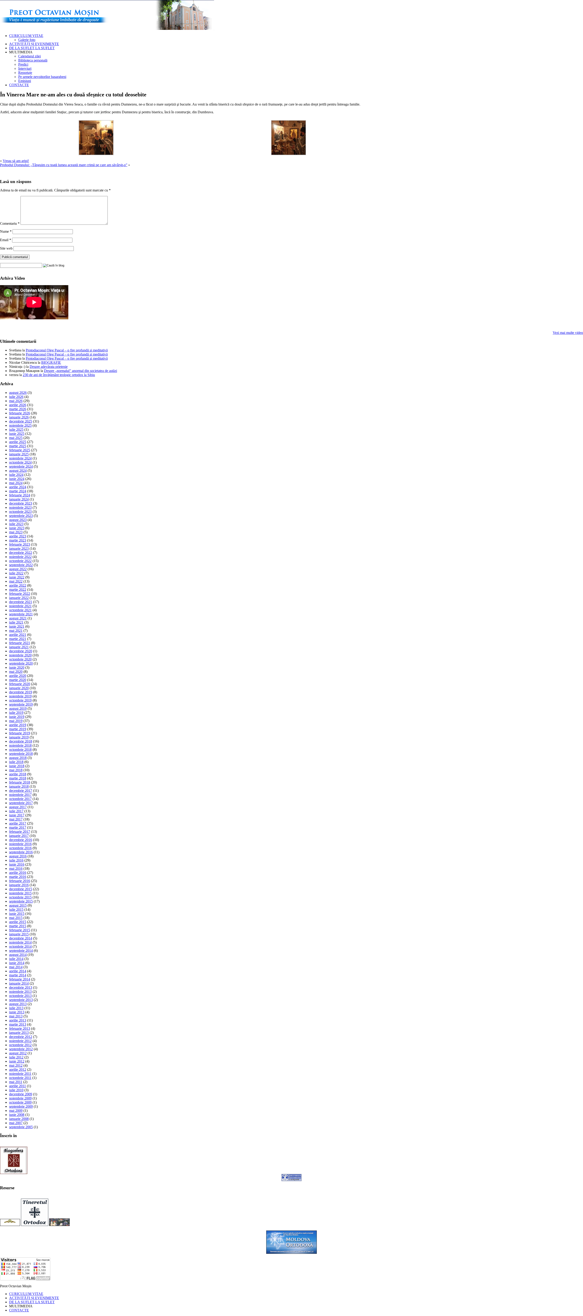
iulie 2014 (16, 959)
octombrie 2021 (20, 610)
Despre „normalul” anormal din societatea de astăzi (80, 371)
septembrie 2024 (21, 466)
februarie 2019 (19, 733)
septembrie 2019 (21, 704)
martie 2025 (17, 446)
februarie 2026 (19, 413)
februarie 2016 (19, 881)
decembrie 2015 (20, 889)
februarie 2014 (19, 979)
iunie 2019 (16, 717)
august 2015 (18, 905)
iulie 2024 (16, 475)
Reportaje (25, 73)
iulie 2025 (16, 429)
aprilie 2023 (17, 536)
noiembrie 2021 (20, 606)
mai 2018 (16, 770)
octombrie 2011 (20, 1078)
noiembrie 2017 (20, 795)
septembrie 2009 (21, 1106)
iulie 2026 (16, 397)
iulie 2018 (16, 762)
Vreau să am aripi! (16, 161)
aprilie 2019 (17, 725)
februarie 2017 (19, 831)
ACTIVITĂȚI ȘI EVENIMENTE (34, 44)
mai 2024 (16, 483)
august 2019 (18, 708)
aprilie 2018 (17, 774)
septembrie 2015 (21, 901)
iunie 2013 (16, 1012)
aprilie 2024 (17, 487)
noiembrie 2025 (20, 425)
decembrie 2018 (20, 741)
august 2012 (18, 1053)
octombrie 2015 (20, 897)
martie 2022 (17, 589)
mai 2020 (16, 671)
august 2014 (18, 955)
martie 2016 (17, 877)
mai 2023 (16, 532)
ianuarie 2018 (19, 786)
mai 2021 (16, 630)
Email (5, 240)
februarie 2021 (19, 643)
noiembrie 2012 (20, 1041)
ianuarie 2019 (19, 737)
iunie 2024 (16, 479)
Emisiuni (24, 81)
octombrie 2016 (20, 848)
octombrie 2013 (20, 996)
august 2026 (18, 393)
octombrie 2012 (20, 1045)
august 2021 (18, 618)
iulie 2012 (16, 1057)
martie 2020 (17, 680)
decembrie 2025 (20, 421)
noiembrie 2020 (20, 655)
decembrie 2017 (20, 790)
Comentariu (10, 223)
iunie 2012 (16, 1061)
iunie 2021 (16, 626)
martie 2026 (17, 409)
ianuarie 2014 (19, 983)
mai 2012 (16, 1065)
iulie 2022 (16, 573)
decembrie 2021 (20, 602)
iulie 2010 (16, 1090)
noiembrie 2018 (20, 745)
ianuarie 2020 (19, 688)
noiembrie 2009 (20, 1098)
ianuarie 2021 (19, 647)
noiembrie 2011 (20, 1074)
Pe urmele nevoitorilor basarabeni (42, 77)
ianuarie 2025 (19, 454)
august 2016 (18, 856)
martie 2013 (17, 1024)
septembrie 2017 (21, 803)
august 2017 (18, 807)
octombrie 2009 (20, 1102)
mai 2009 (16, 1110)
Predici (23, 64)
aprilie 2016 (17, 873)
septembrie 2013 (21, 1000)
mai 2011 (15, 1082)
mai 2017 (16, 819)
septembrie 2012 (21, 1049)
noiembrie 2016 (20, 844)
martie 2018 (17, 778)
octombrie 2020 (20, 659)
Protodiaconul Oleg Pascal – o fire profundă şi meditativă (67, 350)
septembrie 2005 (21, 1127)
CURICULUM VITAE (26, 36)
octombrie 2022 (20, 561)
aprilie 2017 (17, 823)
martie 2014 (17, 975)
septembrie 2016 (21, 852)
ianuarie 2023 (19, 548)
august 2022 (18, 569)
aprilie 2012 (17, 1069)
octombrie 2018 (20, 749)
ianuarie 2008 (19, 1119)
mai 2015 (16, 918)
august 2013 (18, 1004)
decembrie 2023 (20, 503)
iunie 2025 (16, 434)
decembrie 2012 (20, 1037)
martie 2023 (17, 540)
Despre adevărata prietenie (49, 367)
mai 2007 (16, 1123)
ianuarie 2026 (19, 417)
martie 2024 (17, 491)
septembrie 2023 (21, 516)
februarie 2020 (19, 684)
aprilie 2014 (17, 971)
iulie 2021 (16, 622)
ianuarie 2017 (19, 836)
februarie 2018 (19, 782)
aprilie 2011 (17, 1086)
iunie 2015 (16, 914)
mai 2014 (16, 967)
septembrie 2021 (21, 614)
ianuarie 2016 (19, 885)
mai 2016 (16, 868)
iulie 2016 (16, 860)
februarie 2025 (19, 450)
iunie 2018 (16, 766)
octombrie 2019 (20, 700)
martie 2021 (17, 639)
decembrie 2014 (20, 938)
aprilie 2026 (17, 405)
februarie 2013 (19, 1028)
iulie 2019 (16, 713)
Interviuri (24, 68)
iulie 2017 (16, 811)
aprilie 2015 (17, 922)
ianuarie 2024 (19, 499)
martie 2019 (17, 729)
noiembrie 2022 (20, 557)
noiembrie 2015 (20, 893)
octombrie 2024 (20, 462)
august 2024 (18, 470)
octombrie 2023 (20, 511)
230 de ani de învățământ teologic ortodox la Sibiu (59, 375)
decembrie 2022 (20, 553)
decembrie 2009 (20, 1094)
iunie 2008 (16, 1115)
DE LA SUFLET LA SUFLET (32, 48)
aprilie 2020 (17, 676)
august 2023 (18, 520)
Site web (6, 248)
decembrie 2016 (20, 840)
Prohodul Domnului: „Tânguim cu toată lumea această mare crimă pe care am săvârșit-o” (63, 165)
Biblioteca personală (32, 60)
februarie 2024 (19, 495)
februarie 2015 (19, 930)
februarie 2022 (19, 594)
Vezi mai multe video (568, 333)
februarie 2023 (19, 544)
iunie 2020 (16, 667)
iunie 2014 (16, 963)
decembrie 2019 (20, 692)
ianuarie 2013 (19, 1033)
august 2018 (18, 758)
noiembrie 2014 (20, 942)
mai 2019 (16, 721)
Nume (6, 231)
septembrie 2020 (21, 663)
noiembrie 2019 (20, 696)
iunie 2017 (16, 815)
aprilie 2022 (17, 585)
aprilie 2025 (17, 442)
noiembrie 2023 (20, 507)
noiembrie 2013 (20, 991)
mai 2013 (16, 1016)
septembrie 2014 (21, 950)
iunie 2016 (16, 864)
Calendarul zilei (29, 56)
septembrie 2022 (21, 565)
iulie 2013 (16, 1008)
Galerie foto (26, 40)
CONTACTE (19, 85)
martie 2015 (17, 926)
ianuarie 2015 (19, 934)
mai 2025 (16, 438)
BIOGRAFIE (51, 362)
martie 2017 (17, 827)
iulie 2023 (16, 524)
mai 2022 (16, 581)
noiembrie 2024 (20, 458)
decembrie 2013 (20, 987)
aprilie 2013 (17, 1020)
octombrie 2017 (20, 799)
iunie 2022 (16, 577)
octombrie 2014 (20, 946)
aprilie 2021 (17, 635)
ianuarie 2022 (19, 598)
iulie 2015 (16, 909)
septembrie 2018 (21, 754)
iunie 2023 (16, 528)
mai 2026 (16, 401)
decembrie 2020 (20, 651)
